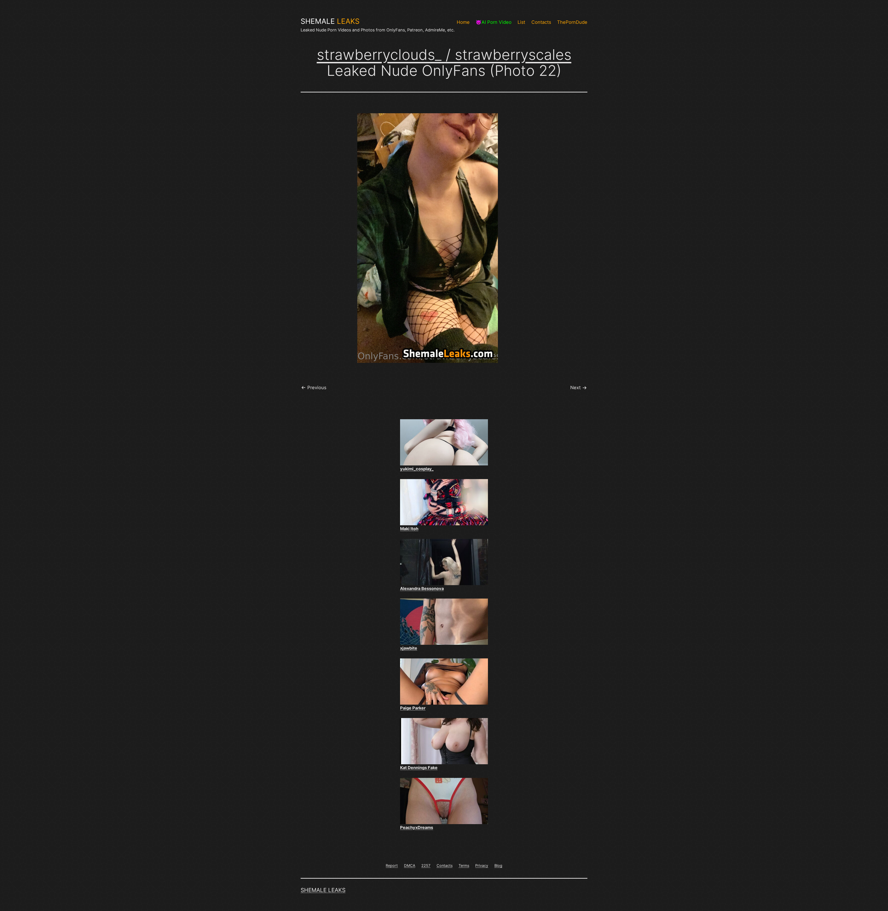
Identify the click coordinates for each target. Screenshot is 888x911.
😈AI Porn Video (494, 22)
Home (463, 22)
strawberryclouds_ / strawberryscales (444, 54)
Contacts (541, 22)
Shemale (330, 21)
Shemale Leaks (323, 890)
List (521, 22)
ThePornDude (572, 22)
